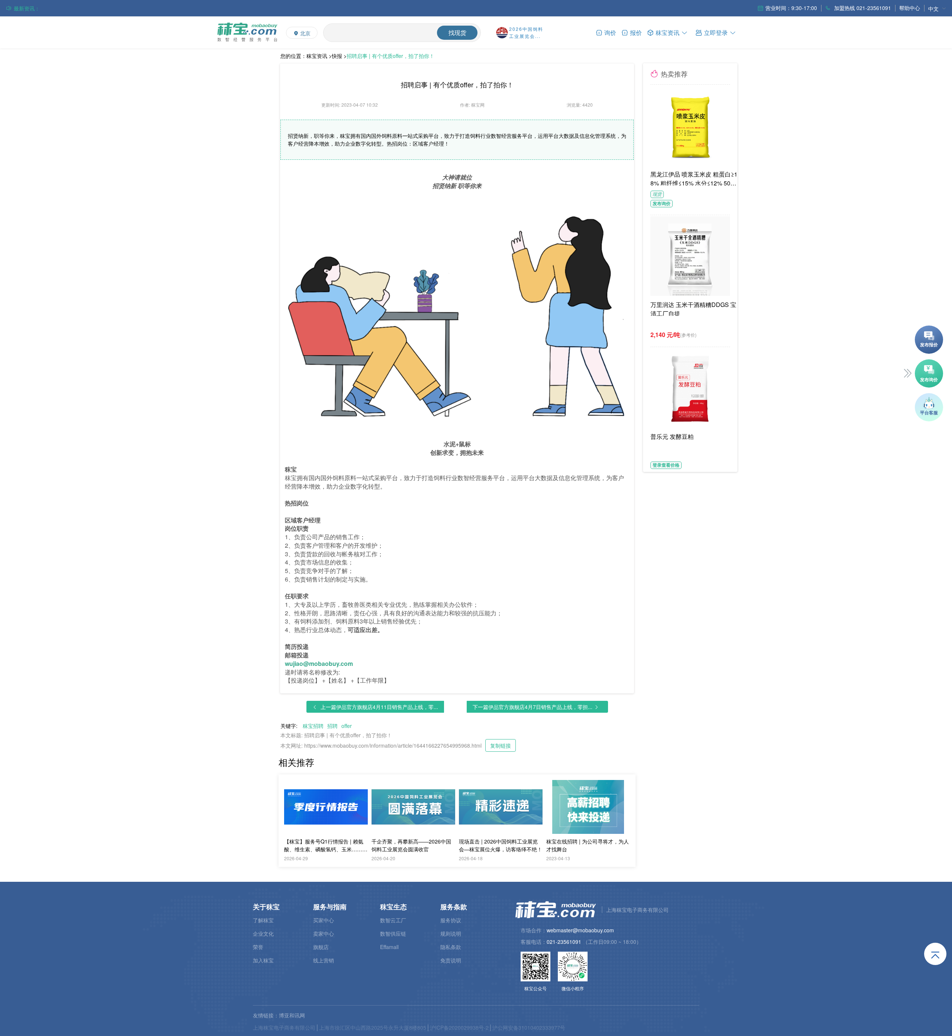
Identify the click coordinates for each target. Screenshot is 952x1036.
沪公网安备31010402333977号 (528, 1027)
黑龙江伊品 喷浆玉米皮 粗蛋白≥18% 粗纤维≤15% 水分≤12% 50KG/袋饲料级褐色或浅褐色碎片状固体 (695, 177)
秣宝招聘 (313, 725)
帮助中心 (909, 8)
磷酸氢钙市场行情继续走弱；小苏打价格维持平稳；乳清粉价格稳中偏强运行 (118, 8)
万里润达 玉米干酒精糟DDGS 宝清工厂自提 (693, 308)
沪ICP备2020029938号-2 (459, 1027)
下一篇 (532, 706)
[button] (715, 32)
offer (346, 725)
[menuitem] (937, 8)
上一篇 (379, 706)
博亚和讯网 (292, 1015)
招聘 (332, 725)
